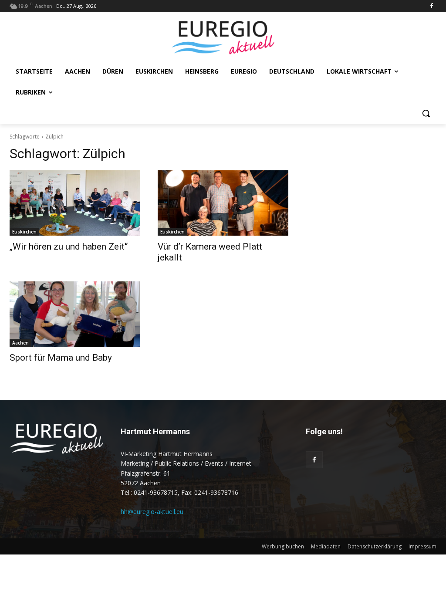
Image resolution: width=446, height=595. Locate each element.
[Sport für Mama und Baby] (75, 314)
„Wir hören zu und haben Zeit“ (69, 246)
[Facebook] (431, 6)
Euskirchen (24, 232)
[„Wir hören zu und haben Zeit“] (75, 203)
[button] (426, 113)
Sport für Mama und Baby (61, 357)
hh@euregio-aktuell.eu (152, 511)
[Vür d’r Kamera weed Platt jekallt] (223, 203)
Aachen (20, 343)
